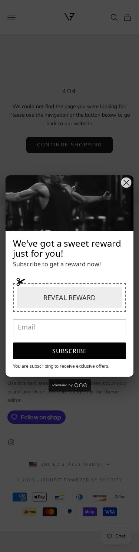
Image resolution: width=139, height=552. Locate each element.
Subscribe (69, 351)
